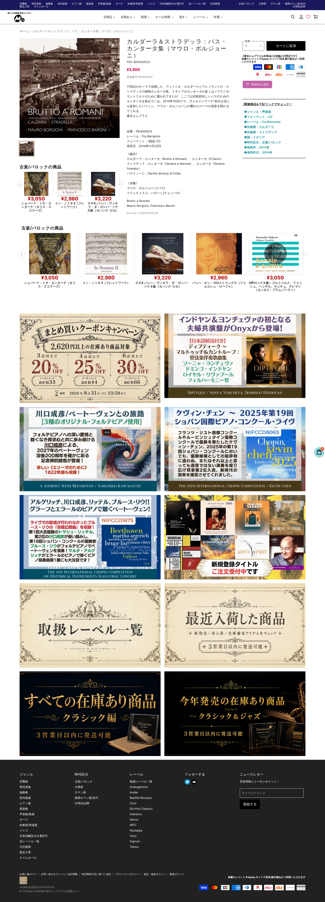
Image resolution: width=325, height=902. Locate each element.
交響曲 (23, 3)
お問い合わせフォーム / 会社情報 (59, 874)
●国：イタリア (254, 137)
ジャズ (151, 3)
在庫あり (127, 17)
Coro (133, 803)
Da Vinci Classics (141, 808)
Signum (135, 841)
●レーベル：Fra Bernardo (262, 122)
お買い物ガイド (28, 874)
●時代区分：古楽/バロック (262, 142)
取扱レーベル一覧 (141, 781)
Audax (134, 792)
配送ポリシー (177, 874)
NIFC (133, 825)
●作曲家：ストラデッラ (260, 132)
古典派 (262, 3)
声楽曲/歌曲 (104, 3)
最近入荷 (24, 6)
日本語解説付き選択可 (171, 3)
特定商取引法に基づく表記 (96, 874)
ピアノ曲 (77, 3)
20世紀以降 (299, 6)
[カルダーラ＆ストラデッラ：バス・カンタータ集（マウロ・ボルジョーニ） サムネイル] (26, 148)
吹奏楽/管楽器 (135, 3)
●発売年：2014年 (257, 147)
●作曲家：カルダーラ (259, 127)
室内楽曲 (62, 3)
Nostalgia (136, 830)
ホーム (24, 31)
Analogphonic (139, 787)
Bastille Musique (141, 798)
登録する (250, 804)
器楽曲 (89, 3)
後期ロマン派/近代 (295, 3)
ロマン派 (275, 3)
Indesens (136, 814)
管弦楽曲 (36, 3)
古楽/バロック (246, 3)
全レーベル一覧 (197, 3)
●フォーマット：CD (258, 117)
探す (182, 17)
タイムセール (41, 6)
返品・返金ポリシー (155, 874)
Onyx (133, 836)
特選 (217, 17)
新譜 (144, 17)
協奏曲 (49, 3)
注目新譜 (215, 3)
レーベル (200, 17)
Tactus (134, 847)
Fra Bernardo (138, 62)
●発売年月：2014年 (258, 152)
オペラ (119, 3)
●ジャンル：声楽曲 (257, 112)
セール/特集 (163, 17)
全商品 (108, 17)
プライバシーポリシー (127, 874)
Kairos (134, 819)
